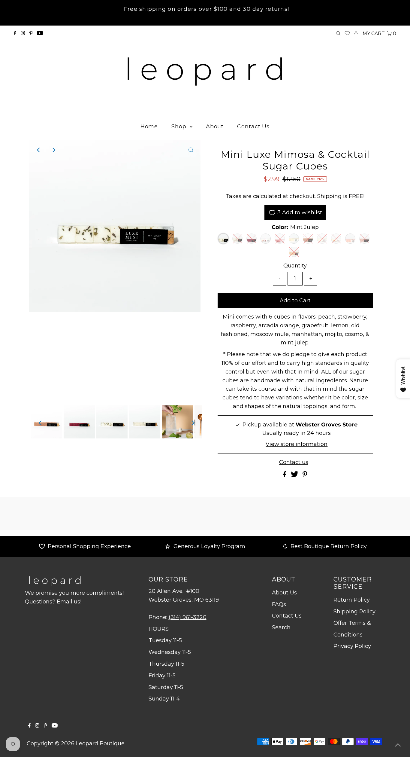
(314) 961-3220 (188, 617)
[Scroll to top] (398, 745)
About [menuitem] (215, 126)
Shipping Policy (354, 611)
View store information (296, 444)
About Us (284, 592)
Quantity (295, 265)
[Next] (53, 150)
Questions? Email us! (53, 601)
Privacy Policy (352, 646)
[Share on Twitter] (295, 475)
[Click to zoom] (190, 150)
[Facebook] (15, 33)
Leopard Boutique (100, 743)
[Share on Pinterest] (305, 475)
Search (281, 627)
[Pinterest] (31, 33)
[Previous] (38, 150)
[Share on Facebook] (285, 475)
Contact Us (287, 615)
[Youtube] (39, 33)
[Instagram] (22, 33)
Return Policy (351, 600)
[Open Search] (338, 34)
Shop (179, 126)
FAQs (279, 604)
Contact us (293, 462)
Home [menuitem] (149, 126)
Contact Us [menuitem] (253, 126)
